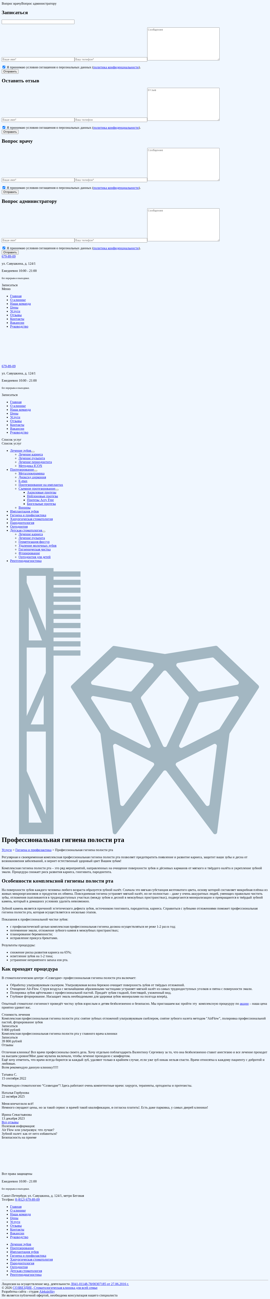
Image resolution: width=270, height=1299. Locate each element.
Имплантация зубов (24, 1252)
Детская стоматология (26, 1271)
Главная (16, 296)
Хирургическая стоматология (31, 1259)
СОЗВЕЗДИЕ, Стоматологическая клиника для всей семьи (55, 1288)
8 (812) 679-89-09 (27, 1199)
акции (244, 1003)
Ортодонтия (19, 1267)
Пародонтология (22, 1263)
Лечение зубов (20, 1244)
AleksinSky (47, 1291)
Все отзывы (10, 1122)
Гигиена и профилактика (28, 1255)
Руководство (19, 326)
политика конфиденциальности (116, 67)
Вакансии (17, 322)
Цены (14, 307)
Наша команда (20, 303)
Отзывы (16, 315)
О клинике (18, 300)
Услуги (15, 311)
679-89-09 (9, 256)
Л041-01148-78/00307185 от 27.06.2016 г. (100, 1284)
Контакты (17, 319)
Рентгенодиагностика (26, 1274)
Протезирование (22, 1248)
